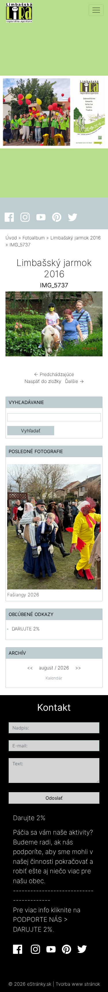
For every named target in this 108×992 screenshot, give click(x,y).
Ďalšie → (74, 381)
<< (30, 668)
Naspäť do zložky (42, 381)
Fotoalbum (33, 238)
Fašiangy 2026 (23, 595)
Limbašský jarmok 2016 (75, 238)
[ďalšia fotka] (93, 325)
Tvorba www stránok (78, 984)
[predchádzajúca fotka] (14, 325)
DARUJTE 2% (26, 629)
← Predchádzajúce (54, 374)
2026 (63, 668)
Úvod (11, 238)
